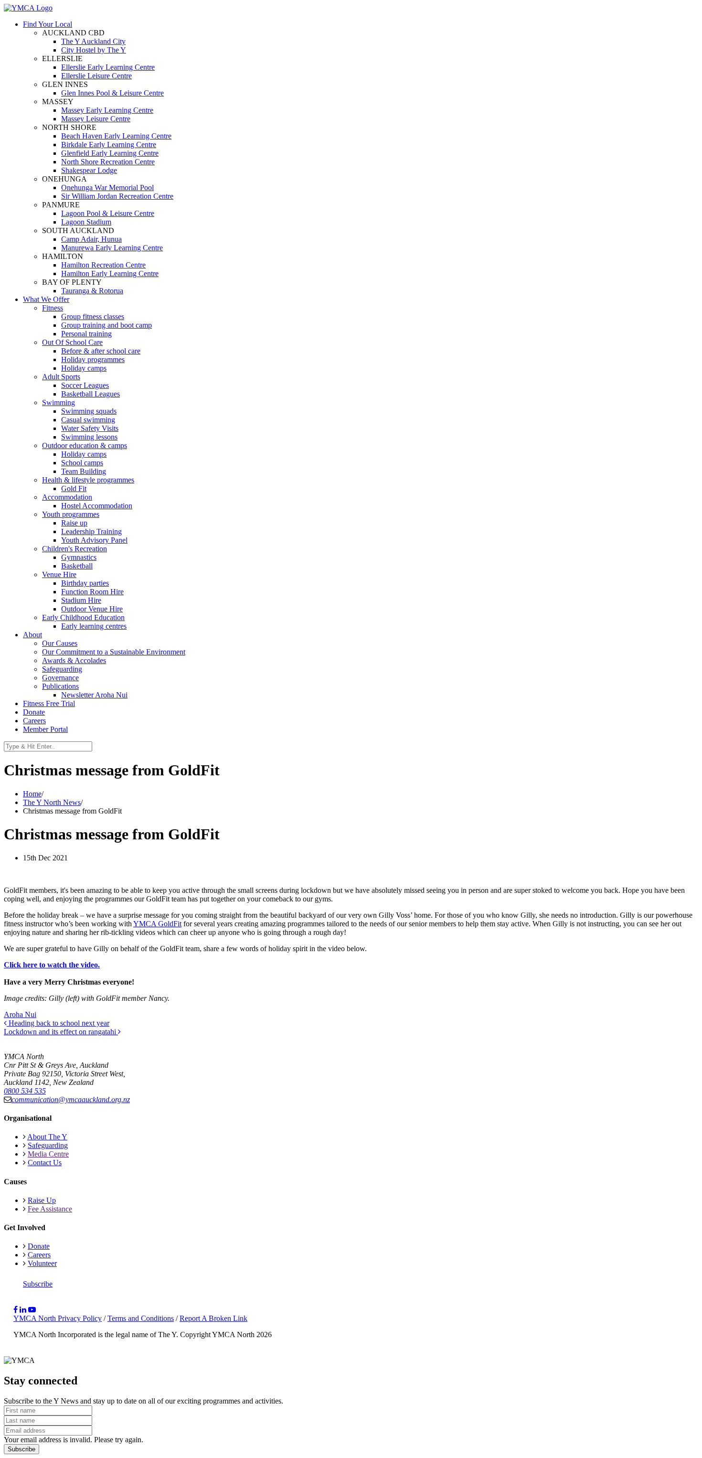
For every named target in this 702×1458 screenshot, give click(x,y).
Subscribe (38, 1284)
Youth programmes (70, 514)
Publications (60, 686)
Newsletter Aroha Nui (94, 695)
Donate (34, 712)
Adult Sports (61, 377)
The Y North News (52, 802)
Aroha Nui (20, 1014)
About (32, 635)
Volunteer (42, 1263)
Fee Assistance (50, 1209)
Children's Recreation (74, 549)
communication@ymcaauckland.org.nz (70, 1099)
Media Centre (48, 1154)
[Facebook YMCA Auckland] (15, 1310)
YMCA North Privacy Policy (57, 1318)
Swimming (58, 402)
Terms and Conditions (140, 1318)
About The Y (47, 1137)
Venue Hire (59, 574)
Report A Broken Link (213, 1318)
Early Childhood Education (83, 617)
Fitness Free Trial (49, 703)
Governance (60, 678)
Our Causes (59, 643)
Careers (34, 721)
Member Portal (45, 729)
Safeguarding (62, 669)
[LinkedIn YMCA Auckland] (23, 1310)
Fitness (52, 308)
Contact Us (45, 1162)
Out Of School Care (72, 342)
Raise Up (42, 1200)
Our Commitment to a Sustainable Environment (113, 652)
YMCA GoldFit (157, 924)
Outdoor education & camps (84, 445)
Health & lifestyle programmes (88, 480)
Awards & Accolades (74, 660)
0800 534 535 (25, 1091)
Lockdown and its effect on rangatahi (61, 1032)
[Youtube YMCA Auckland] (32, 1310)
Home (32, 794)
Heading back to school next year (58, 1023)
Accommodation (67, 497)
